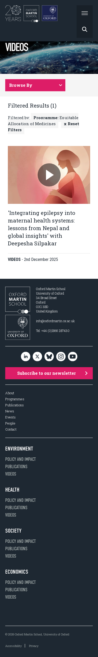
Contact (10, 429)
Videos (10, 474)
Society (13, 530)
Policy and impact (20, 459)
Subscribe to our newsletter (46, 373)
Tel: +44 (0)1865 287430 (53, 330)
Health (12, 489)
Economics (16, 571)
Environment (19, 448)
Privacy (33, 646)
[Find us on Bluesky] (49, 357)
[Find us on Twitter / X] (37, 357)
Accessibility (13, 646)
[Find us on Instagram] (61, 357)
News (9, 411)
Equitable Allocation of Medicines (43, 120)
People (10, 423)
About (9, 393)
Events (10, 417)
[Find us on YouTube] (72, 357)
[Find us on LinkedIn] (25, 357)
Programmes (14, 399)
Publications (14, 405)
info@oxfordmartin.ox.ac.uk (55, 321)
